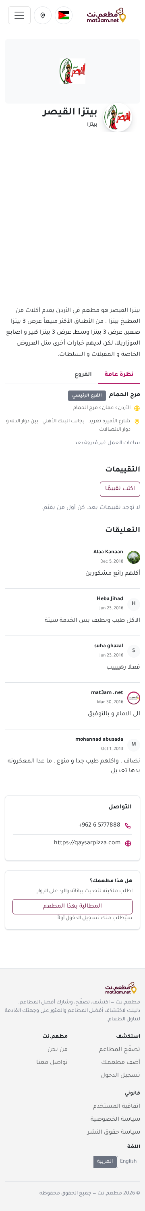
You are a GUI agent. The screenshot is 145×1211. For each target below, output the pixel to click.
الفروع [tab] (83, 375)
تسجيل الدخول (120, 1076)
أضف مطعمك (120, 1063)
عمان (108, 408)
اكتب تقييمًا (120, 489)
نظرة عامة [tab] (119, 375)
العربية (105, 1162)
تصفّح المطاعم (119, 1050)
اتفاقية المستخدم (116, 1107)
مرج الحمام (85, 408)
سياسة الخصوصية (115, 1120)
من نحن (58, 1050)
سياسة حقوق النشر (113, 1133)
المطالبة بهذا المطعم (72, 907)
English (128, 1162)
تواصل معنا (52, 1063)
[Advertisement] (72, 223)
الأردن (124, 408)
